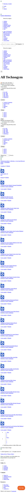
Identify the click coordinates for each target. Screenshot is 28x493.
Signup (5, 8)
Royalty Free (6, 103)
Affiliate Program (7, 476)
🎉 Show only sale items (6, 82)
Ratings (2, 146)
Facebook (5, 467)
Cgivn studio (3, 189)
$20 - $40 (5, 93)
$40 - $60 (5, 94)
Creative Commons (7, 102)
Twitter (5, 465)
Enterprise (5, 478)
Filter (2, 119)
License (2, 99)
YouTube (5, 469)
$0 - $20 (5, 92)
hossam (2, 177)
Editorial (5, 106)
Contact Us (6, 488)
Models (8, 166)
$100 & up (5, 97)
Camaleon (3, 166)
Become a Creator (7, 3)
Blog (4, 487)
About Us (5, 475)
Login (4, 6)
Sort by (11, 155)
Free (4, 29)
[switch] (12, 82)
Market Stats (6, 479)
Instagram (5, 468)
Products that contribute (8, 85)
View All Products (7, 31)
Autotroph (13, 491)
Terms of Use (4, 454)
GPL (4, 105)
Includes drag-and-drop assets (9, 88)
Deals (4, 36)
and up (5, 112)
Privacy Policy (10, 454)
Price (2, 89)
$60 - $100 (5, 96)
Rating (2, 110)
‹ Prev (7, 432)
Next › (7, 437)
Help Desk (5, 484)
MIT (4, 107)
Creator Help (6, 486)
